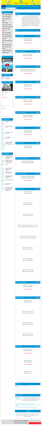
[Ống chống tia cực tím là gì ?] (3, 184)
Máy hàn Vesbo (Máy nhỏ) (28, 350)
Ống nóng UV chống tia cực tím (27, 324)
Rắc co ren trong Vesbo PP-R (28, 260)
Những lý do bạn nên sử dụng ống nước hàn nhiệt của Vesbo (9, 161)
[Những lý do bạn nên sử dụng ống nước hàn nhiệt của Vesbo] (3, 161)
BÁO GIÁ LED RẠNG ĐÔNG (6, 19)
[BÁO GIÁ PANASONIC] (28, 146)
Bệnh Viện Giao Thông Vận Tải (7, 93)
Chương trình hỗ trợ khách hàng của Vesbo (8, 169)
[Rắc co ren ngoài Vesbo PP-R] (28, 247)
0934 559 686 (7, 76)
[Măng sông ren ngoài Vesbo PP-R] (27, 270)
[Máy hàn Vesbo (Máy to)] (28, 360)
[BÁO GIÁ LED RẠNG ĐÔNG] (28, 54)
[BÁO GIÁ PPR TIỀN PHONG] (28, 115)
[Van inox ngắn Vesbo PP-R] (3, 128)
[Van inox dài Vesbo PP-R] (3, 123)
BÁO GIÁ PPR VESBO (6, 16)
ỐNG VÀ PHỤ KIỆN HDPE (7, 14)
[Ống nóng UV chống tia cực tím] (3, 134)
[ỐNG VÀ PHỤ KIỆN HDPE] (27, 39)
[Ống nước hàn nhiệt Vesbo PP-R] (27, 311)
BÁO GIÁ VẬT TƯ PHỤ (6, 24)
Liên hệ (3, 8)
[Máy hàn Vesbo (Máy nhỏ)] (27, 349)
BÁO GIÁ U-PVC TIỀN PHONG (6, 47)
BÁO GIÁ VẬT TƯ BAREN (7, 26)
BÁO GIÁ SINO (5, 22)
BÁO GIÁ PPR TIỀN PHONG (6, 29)
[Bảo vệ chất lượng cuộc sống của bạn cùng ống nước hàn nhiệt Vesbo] (3, 156)
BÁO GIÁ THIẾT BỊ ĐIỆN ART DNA (7, 37)
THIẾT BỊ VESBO (5, 52)
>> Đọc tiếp (24, 26)
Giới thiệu (18, 13)
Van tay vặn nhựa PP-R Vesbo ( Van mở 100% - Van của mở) (9, 143)
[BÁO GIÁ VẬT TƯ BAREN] (27, 100)
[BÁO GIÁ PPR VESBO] (28, 130)
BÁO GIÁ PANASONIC (6, 34)
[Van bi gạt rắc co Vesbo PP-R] (3, 139)
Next (11, 89)
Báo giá (17, 30)
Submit (16, 8)
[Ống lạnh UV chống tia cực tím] (28, 334)
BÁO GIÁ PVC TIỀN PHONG (28, 286)
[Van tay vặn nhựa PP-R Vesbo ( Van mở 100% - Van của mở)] (3, 146)
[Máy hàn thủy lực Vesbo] (28, 371)
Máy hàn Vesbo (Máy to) (28, 361)
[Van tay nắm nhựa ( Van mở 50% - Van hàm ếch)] (28, 236)
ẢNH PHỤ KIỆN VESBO (6, 44)
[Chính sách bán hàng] (3, 181)
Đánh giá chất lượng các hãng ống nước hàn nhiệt (8, 176)
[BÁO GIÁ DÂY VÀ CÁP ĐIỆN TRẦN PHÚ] (28, 176)
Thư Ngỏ (6, 164)
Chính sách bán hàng (9, 179)
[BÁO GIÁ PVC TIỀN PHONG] (28, 285)
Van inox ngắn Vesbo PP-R (27, 204)
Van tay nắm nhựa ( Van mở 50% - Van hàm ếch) (28, 237)
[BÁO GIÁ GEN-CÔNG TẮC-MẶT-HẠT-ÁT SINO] (27, 69)
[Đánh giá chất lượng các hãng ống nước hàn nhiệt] (3, 177)
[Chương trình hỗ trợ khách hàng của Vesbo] (3, 169)
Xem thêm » (38, 36)
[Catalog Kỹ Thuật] (18, 388)
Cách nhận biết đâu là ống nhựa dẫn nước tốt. (30, 397)
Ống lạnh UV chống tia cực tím (28, 335)
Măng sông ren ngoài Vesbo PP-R (28, 271)
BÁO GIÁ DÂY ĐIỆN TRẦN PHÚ (7, 41)
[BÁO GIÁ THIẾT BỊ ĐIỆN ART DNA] (28, 161)
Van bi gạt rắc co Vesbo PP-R (28, 215)
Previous (3, 89)
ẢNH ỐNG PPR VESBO (6, 50)
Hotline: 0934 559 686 (36, 423)
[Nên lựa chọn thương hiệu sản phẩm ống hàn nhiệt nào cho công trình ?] (3, 188)
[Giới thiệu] (18, 18)
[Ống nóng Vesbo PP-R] (28, 300)
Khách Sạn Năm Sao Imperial (7, 103)
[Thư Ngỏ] (3, 165)
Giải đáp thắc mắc (19, 395)
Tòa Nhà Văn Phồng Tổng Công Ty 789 (6, 110)
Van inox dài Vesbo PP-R (28, 193)
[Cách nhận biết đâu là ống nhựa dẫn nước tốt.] (18, 400)
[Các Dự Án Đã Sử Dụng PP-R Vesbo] (3, 173)
